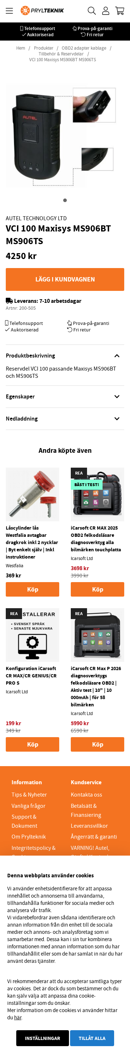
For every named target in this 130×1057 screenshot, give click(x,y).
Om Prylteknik (29, 836)
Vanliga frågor (29, 806)
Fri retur (95, 35)
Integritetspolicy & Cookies (34, 852)
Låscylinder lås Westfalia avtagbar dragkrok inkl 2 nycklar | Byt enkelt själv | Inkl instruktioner (32, 542)
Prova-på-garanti (95, 28)
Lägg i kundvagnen (65, 279)
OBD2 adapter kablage (84, 48)
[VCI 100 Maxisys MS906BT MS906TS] (65, 200)
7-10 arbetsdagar (60, 301)
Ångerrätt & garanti (94, 836)
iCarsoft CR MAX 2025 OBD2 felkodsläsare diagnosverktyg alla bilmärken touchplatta (96, 538)
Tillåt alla (92, 1038)
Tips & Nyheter (29, 794)
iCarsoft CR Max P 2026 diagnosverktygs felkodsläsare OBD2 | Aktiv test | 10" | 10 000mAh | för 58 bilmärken (96, 686)
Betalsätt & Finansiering (86, 810)
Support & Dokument (24, 821)
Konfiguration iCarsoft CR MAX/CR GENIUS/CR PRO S (31, 675)
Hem (20, 48)
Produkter (43, 48)
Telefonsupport (39, 28)
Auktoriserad (40, 35)
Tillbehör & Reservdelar (61, 54)
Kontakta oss (86, 794)
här (17, 1017)
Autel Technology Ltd (36, 218)
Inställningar (42, 1038)
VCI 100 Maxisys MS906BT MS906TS (62, 60)
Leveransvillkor (89, 826)
